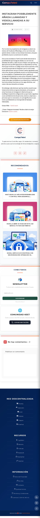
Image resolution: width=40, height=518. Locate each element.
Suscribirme (20, 298)
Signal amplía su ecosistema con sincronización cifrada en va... (20, 254)
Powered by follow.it (20, 301)
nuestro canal (12, 111)
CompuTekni (26, 513)
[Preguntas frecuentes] (20, 153)
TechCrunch (14, 105)
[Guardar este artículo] (37, 508)
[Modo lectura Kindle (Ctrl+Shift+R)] (37, 503)
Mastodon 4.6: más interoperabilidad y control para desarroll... (20, 195)
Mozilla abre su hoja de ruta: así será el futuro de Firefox (20, 225)
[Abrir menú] (36, 3)
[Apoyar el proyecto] (15, 153)
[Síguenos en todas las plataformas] (24, 153)
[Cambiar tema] (37, 497)
